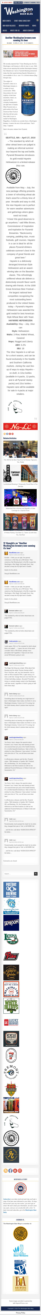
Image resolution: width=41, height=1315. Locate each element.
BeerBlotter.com (14, 552)
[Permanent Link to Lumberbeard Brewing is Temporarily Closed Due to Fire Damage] (20, 473)
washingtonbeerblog (16, 737)
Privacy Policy (20, 1313)
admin (10, 43)
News (34, 25)
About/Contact (28, 30)
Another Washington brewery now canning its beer (20, 39)
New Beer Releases (9, 25)
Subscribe (6, 1199)
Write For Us (15, 30)
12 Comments (29, 43)
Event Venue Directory (22, 21)
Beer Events (7, 21)
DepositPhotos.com (22, 1303)
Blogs (5, 30)
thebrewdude (13, 641)
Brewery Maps (24, 25)
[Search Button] (37, 20)
